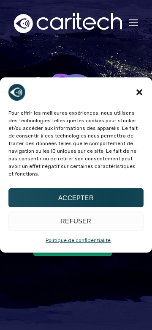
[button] (139, 92)
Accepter (76, 197)
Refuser (75, 221)
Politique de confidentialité (78, 240)
